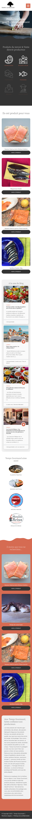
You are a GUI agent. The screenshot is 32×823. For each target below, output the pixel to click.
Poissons (23, 80)
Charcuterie (9, 65)
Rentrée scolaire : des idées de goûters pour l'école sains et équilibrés (16, 307)
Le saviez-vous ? (18, 361)
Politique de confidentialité (21, 816)
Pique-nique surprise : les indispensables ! (12, 347)
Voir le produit (16, 152)
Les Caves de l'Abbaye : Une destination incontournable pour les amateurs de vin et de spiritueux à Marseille (15, 431)
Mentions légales (7, 816)
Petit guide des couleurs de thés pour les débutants (15, 388)
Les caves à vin (21, 447)
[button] (16, 29)
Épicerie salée (23, 65)
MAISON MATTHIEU (16, 489)
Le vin (16, 447)
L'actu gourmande (10, 322)
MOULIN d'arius (16, 526)
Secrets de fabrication (18, 404)
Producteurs (23, 94)
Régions (9, 94)
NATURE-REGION (16, 509)
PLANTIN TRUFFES (16, 475)
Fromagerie (9, 80)
